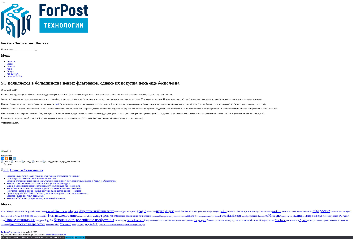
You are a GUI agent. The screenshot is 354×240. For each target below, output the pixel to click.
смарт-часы (158, 220)
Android (93, 224)
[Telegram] (14, 158)
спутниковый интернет (341, 211)
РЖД (87, 224)
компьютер (151, 211)
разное (285, 211)
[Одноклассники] (6, 158)
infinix (89, 216)
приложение (250, 211)
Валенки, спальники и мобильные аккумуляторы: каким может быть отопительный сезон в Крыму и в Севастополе (61, 181)
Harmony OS (262, 216)
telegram (73, 211)
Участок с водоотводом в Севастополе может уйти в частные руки (38, 183)
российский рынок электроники (179, 220)
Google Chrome (13, 211)
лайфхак (48, 215)
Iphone (190, 215)
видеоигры (287, 216)
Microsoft (65, 224)
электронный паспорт (203, 211)
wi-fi (56, 224)
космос (4, 211)
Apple (303, 220)
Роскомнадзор (120, 220)
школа (230, 211)
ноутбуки (232, 220)
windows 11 (255, 220)
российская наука (264, 211)
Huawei (139, 220)
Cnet (57, 104)
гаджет (346, 216)
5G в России (15, 216)
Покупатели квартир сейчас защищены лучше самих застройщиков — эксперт (44, 191)
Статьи (10, 64)
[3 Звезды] (27, 161)
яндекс (80, 224)
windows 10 (334, 220)
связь (49, 211)
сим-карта (312, 220)
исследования (203, 216)
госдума (216, 211)
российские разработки (27, 224)
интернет (131, 211)
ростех (334, 216)
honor (74, 225)
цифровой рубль (44, 220)
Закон (130, 220)
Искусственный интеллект (96, 211)
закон (271, 220)
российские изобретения (95, 220)
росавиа (155, 216)
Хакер (9, 69)
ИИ (297, 220)
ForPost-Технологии (10, 232)
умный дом (140, 225)
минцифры (120, 211)
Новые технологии (20, 220)
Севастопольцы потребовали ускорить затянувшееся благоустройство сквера (43, 176)
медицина (300, 215)
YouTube (280, 220)
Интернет (275, 215)
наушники (81, 216)
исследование (66, 215)
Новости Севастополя (26, 170)
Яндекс (169, 211)
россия (325, 211)
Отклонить (79, 237)
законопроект (323, 220)
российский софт (230, 215)
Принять (69, 237)
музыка (253, 216)
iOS (196, 216)
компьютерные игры (125, 224)
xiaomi (114, 215)
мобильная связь (38, 211)
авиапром (50, 225)
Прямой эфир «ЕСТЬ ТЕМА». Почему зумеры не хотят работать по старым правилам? (47, 193)
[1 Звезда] (6, 161)
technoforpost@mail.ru (56, 234)
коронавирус (314, 215)
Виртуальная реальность (170, 216)
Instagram (148, 220)
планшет (223, 220)
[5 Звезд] (47, 161)
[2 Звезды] (16, 161)
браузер (265, 220)
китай (177, 211)
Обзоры (10, 71)
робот (223, 211)
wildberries (238, 211)
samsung (25, 211)
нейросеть (27, 215)
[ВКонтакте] (2, 158)
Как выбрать (13, 74)
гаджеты (344, 220)
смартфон (101, 215)
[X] (10, 158)
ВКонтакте (60, 211)
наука (160, 211)
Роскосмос (187, 211)
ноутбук (245, 216)
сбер (3, 220)
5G (340, 215)
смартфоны (214, 216)
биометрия (213, 220)
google (141, 211)
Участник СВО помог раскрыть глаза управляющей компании (36, 198)
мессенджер (305, 211)
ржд (35, 216)
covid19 (276, 211)
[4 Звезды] (37, 161)
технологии (293, 211)
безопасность (65, 220)
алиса (184, 216)
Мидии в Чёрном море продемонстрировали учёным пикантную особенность (43, 186)
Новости (11, 61)
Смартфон (5, 216)
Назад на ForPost (14, 76)
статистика (243, 220)
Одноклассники (107, 224)
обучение (5, 225)
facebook (327, 216)
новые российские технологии (134, 215)
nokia (40, 216)
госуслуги (200, 220)
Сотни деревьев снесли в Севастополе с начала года (31, 178)
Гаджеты (11, 66)
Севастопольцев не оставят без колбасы (25, 196)
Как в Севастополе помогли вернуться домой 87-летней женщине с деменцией (44, 188)
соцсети (291, 220)
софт (316, 211)
